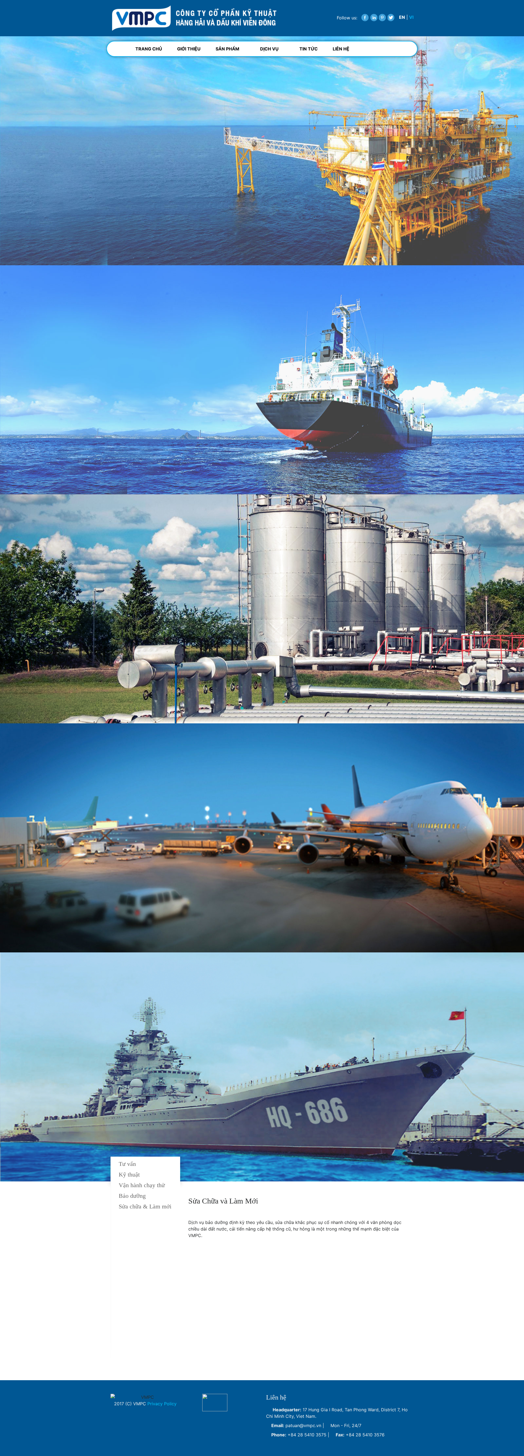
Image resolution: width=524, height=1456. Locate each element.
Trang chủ (148, 49)
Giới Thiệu (189, 49)
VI (411, 17)
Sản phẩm (228, 49)
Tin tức (308, 49)
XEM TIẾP (127, 188)
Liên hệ (341, 49)
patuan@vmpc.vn (303, 1425)
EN (402, 17)
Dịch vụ (270, 49)
